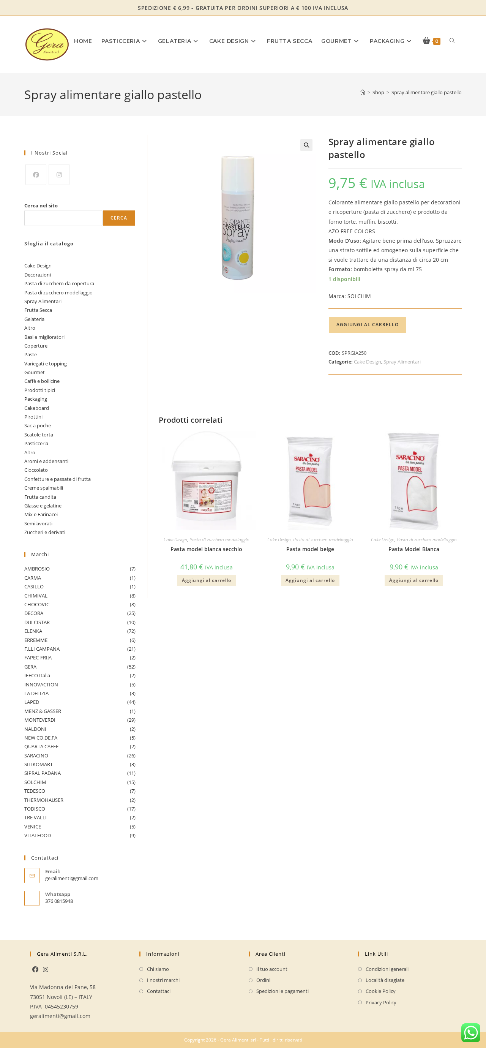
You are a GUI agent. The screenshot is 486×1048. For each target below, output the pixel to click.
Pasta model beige (310, 549)
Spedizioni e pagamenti (282, 991)
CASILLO (80, 586)
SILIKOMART (80, 764)
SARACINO (80, 755)
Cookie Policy (381, 991)
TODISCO (80, 808)
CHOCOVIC (80, 604)
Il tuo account (271, 969)
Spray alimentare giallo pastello (426, 92)
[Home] (362, 92)
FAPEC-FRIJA (80, 657)
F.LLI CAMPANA (80, 648)
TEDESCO (80, 790)
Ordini (263, 980)
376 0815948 (59, 901)
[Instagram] (59, 174)
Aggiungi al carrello (367, 324)
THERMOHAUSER (80, 800)
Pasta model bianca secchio (206, 549)
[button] (306, 145)
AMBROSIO (80, 568)
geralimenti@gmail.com (71, 878)
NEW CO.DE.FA (80, 737)
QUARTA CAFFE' (80, 746)
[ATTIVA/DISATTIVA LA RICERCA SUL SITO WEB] (452, 41)
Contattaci (158, 991)
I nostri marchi (163, 980)
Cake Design (367, 361)
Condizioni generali (387, 969)
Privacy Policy (381, 1002)
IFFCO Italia (80, 675)
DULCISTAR (80, 622)
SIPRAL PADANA (80, 773)
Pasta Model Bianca (413, 549)
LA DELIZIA (80, 693)
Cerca (119, 218)
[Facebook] (35, 174)
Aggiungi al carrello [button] (206, 580)
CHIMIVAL (80, 595)
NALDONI (80, 729)
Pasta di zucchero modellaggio (219, 539)
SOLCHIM (349, 296)
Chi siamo (158, 969)
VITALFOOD (80, 835)
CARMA (80, 577)
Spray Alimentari (402, 361)
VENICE (80, 826)
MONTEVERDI (80, 719)
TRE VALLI (80, 817)
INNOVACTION (80, 684)
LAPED (80, 702)
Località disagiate (385, 980)
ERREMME (80, 640)
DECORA (80, 613)
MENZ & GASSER (80, 711)
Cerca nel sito (41, 205)
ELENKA (80, 631)
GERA (80, 666)
